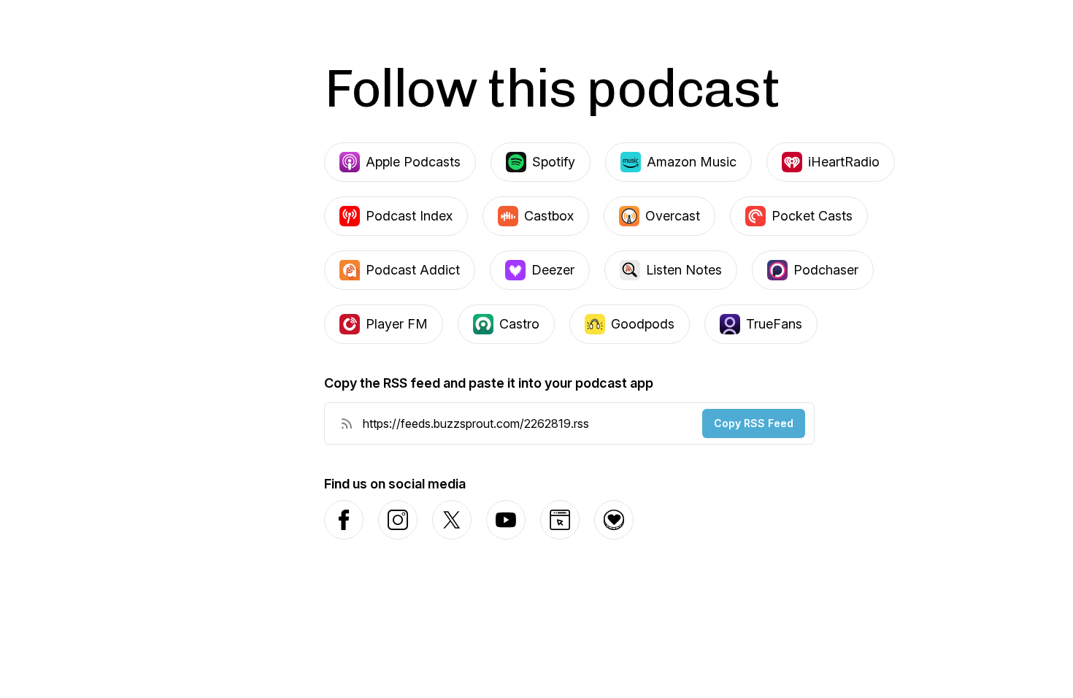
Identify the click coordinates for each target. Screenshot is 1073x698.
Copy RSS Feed (753, 423)
